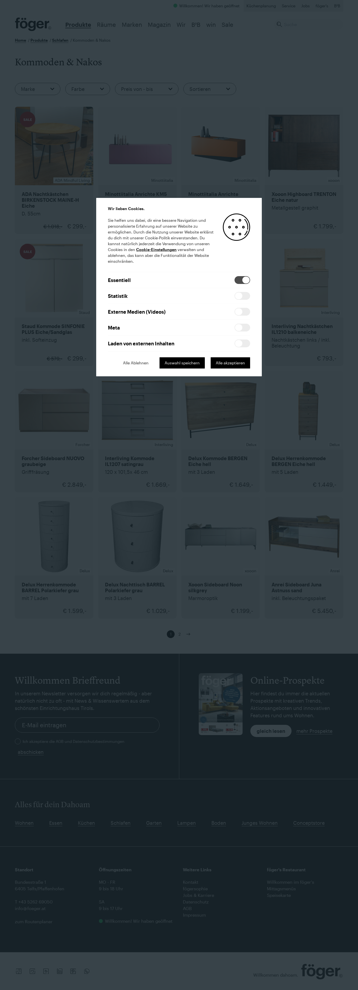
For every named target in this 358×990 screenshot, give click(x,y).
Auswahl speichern (182, 362)
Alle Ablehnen (136, 362)
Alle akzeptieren (230, 362)
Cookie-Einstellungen (156, 249)
